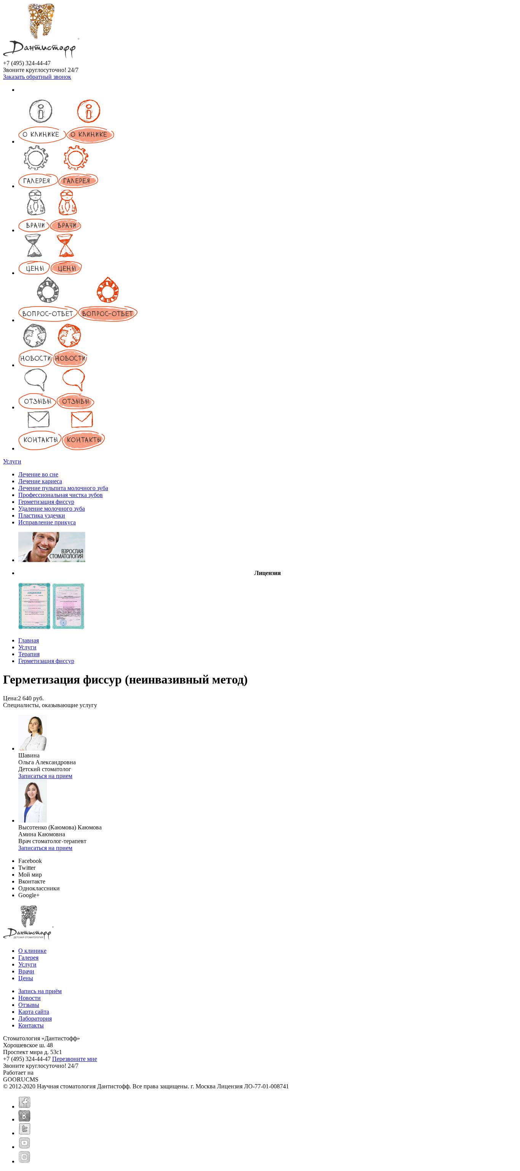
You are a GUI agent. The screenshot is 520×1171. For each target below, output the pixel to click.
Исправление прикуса (47, 522)
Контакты (31, 1025)
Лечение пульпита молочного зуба (63, 488)
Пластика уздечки (41, 515)
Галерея (28, 957)
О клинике (32, 950)
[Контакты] (61, 448)
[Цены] (50, 273)
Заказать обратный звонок (37, 76)
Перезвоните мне (74, 1059)
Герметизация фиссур (46, 501)
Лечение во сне (38, 474)
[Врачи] (49, 230)
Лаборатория (35, 1018)
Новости (29, 998)
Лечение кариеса (40, 481)
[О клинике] (66, 141)
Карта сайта (33, 1011)
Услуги (12, 461)
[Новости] (53, 365)
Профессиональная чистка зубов (60, 495)
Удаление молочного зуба (51, 508)
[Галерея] (58, 186)
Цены (25, 978)
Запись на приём (40, 991)
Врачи (26, 971)
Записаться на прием (45, 776)
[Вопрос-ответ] (78, 320)
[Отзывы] (56, 407)
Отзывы (28, 1005)
